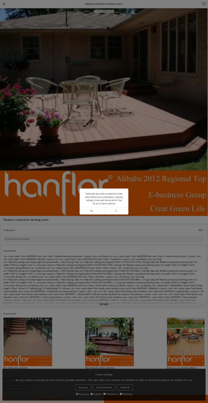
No (91, 211)
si (116, 211)
